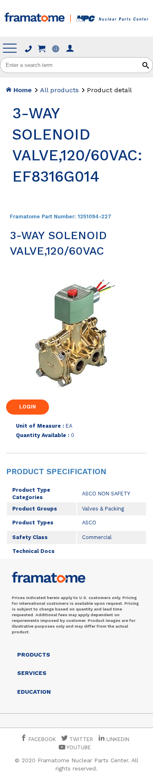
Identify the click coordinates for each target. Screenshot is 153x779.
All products (59, 90)
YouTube (78, 747)
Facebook (41, 739)
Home (21, 90)
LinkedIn (117, 739)
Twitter (80, 739)
